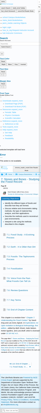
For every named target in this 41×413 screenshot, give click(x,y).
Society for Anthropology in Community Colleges (23, 194)
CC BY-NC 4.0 (24, 343)
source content (15, 350)
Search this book (5, 40)
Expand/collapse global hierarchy (3, 174)
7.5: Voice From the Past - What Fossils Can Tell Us (19, 279)
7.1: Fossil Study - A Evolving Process (20, 236)
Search (4, 410)
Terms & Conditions (21, 400)
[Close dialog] (1, 157)
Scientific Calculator (13, 118)
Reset (3, 61)
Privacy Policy (6, 400)
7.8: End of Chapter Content (20, 310)
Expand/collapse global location (39, 174)
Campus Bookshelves (25, 174)
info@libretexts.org (10, 405)
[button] (9, 136)
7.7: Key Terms (14, 300)
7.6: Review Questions (17, 290)
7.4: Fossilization (15, 268)
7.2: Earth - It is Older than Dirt (21, 247)
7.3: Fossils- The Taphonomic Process (21, 258)
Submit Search (6, 47)
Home (10, 174)
